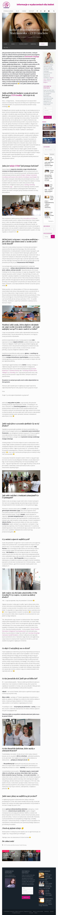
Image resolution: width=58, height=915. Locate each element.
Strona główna (8, 11)
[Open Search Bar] (54, 11)
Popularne (46, 154)
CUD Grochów (16, 95)
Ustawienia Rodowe (14, 370)
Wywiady (38, 37)
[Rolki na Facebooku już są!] (47, 216)
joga (11, 186)
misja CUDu (15, 166)
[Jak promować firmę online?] (49, 142)
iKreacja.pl (18, 912)
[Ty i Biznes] (6, 5)
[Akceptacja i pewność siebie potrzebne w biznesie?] (49, 136)
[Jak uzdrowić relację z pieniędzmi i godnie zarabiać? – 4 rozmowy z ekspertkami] (49, 129)
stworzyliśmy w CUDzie (29, 218)
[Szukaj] (53, 236)
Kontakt (31, 11)
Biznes (13, 44)
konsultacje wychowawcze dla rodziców (12, 177)
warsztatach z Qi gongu (31, 56)
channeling (32, 184)
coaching (26, 184)
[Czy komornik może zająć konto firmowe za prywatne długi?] (47, 159)
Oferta (35, 912)
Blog (17, 11)
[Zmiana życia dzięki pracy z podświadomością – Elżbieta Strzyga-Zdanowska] (47, 197)
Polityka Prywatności (19, 911)
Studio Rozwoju (23, 845)
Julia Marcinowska (15, 845)
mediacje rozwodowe (31, 175)
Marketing (33, 44)
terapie (23, 175)
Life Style (6, 47)
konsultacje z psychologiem (30, 177)
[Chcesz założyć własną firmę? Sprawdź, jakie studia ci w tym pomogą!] (47, 172)
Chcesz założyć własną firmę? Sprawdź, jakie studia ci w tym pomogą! (49, 175)
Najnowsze (52, 154)
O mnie (24, 11)
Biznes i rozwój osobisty (38, 911)
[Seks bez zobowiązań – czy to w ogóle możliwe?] (47, 186)
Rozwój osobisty (23, 44)
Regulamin (26, 911)
